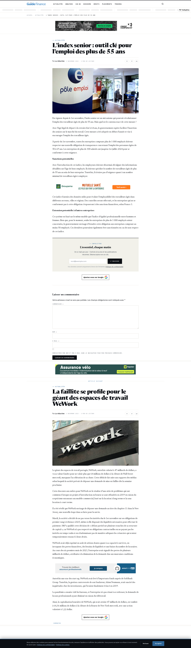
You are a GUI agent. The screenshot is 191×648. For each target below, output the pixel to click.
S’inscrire (114, 261)
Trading (118, 4)
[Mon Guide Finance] (36, 4)
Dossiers (87, 4)
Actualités (58, 4)
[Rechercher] (162, 4)
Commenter (57, 623)
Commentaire (57, 304)
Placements (107, 4)
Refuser (146, 643)
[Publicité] (95, 26)
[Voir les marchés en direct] (95, 10)
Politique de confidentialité (114, 267)
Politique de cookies (62, 645)
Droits (96, 4)
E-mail (55, 341)
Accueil (30, 15)
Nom (54, 332)
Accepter (158, 643)
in (136, 61)
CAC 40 (78, 4)
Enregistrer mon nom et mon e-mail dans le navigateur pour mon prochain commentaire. (87, 353)
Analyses (69, 4)
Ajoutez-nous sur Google (93, 277)
